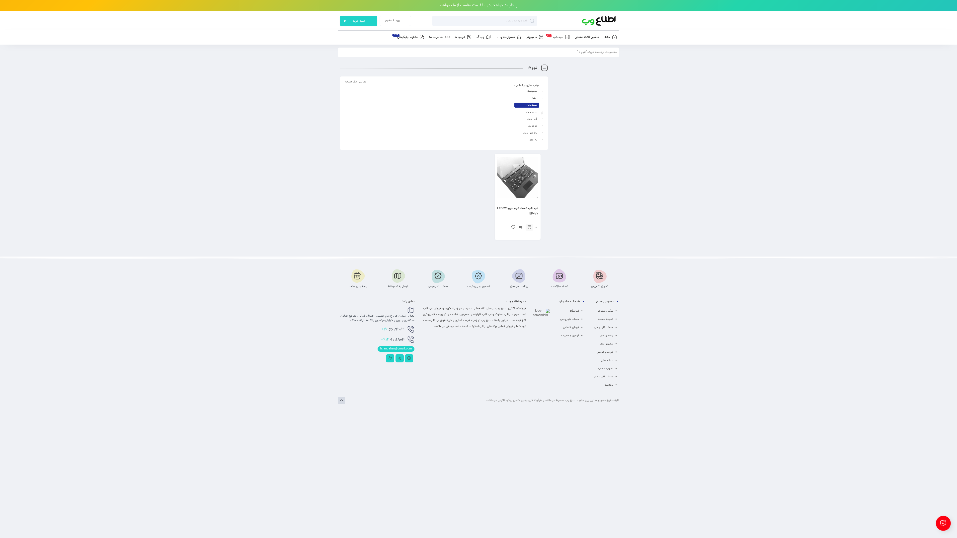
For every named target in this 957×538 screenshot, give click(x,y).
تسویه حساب (605, 319)
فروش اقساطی (571, 328)
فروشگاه (574, 311)
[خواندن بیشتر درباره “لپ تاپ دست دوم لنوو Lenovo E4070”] (529, 227)
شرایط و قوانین (605, 352)
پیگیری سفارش (605, 311)
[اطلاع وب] (599, 20)
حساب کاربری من (603, 328)
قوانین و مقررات (570, 336)
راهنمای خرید (606, 336)
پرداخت (609, 385)
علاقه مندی (607, 360)
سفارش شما (606, 344)
